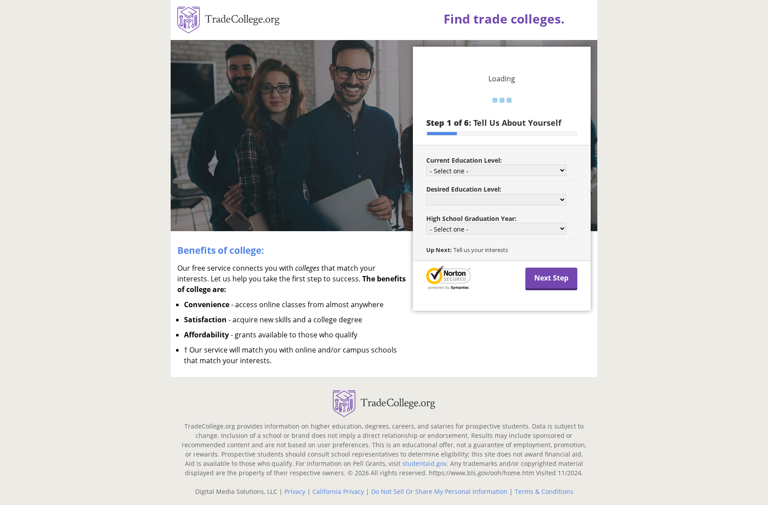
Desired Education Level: (463, 189)
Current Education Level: (464, 160)
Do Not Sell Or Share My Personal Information (439, 491)
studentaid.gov (424, 463)
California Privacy (338, 491)
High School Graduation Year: (471, 218)
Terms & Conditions (544, 491)
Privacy (294, 491)
